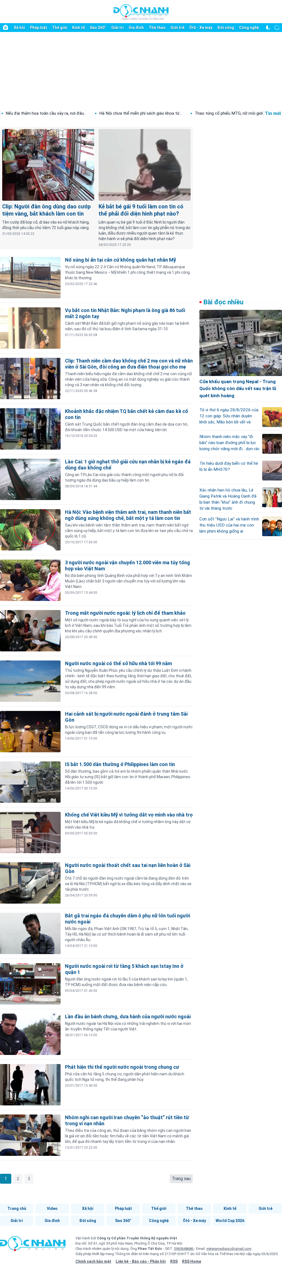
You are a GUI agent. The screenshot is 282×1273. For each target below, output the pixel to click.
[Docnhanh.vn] (33, 1245)
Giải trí (117, 27)
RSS (174, 1261)
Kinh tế (78, 27)
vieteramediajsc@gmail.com (228, 1249)
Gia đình (136, 27)
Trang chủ (16, 1208)
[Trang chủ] (5, 27)
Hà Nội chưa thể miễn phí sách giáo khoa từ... (96, 113)
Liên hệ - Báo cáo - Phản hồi (141, 1261)
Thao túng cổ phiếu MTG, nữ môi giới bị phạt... (192, 113)
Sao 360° (98, 27)
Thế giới (59, 27)
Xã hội (19, 27)
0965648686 (184, 1249)
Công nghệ (249, 27)
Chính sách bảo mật (93, 1261)
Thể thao (157, 27)
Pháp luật (38, 27)
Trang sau (181, 1178)
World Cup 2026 (230, 1220)
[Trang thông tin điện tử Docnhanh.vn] (141, 12)
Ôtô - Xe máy (200, 27)
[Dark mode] (268, 27)
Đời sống (225, 27)
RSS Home (191, 1261)
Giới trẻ (177, 27)
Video (52, 1208)
